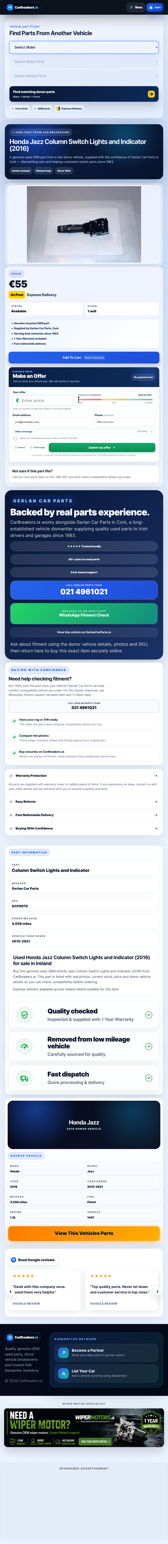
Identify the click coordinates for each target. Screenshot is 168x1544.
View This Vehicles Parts (84, 1233)
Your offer (19, 392)
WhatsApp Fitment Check (84, 615)
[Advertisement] (84, 1504)
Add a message (81, 431)
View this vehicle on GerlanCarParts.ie (84, 632)
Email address (22, 415)
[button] (84, 94)
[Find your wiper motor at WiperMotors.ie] (84, 1427)
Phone (103, 415)
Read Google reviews (33, 1260)
